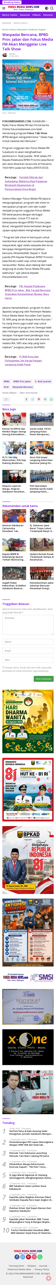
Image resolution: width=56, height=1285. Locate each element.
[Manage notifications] (48, 1278)
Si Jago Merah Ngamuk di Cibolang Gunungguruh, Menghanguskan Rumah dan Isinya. (30, 1176)
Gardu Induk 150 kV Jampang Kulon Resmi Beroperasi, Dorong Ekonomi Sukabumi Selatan (40, 431)
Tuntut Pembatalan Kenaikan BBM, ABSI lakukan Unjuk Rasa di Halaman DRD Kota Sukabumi (31, 1231)
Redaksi (12, 54)
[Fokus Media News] (23, 8)
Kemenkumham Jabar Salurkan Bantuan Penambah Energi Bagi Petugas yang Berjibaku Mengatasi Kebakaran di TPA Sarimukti (42, 585)
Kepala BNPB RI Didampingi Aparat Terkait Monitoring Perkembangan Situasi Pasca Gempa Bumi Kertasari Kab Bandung (13, 557)
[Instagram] (34, 1257)
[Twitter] (22, 1257)
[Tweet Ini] (32, 399)
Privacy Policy (42, 1269)
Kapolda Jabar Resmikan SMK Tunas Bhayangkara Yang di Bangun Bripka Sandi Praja (29, 1220)
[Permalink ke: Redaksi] (4, 54)
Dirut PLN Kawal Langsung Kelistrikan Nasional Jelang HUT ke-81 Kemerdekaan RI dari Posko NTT (41, 460)
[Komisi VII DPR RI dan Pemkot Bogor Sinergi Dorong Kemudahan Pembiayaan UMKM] (14, 419)
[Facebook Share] (26, 399)
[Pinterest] (28, 1257)
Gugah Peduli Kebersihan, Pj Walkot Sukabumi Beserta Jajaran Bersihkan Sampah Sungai (14, 585)
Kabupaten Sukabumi (27, 29)
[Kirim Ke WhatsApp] (51, 399)
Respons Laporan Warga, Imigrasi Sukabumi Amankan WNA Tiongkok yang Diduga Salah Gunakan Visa (13, 489)
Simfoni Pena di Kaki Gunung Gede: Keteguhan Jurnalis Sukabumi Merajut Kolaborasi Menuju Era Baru (30, 1132)
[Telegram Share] (45, 399)
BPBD (6, 381)
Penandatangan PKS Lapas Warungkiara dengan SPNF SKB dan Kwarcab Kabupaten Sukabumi (31, 1143)
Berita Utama (9, 29)
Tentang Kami (16, 1265)
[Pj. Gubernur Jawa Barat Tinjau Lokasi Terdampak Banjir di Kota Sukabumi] (42, 516)
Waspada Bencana (23, 386)
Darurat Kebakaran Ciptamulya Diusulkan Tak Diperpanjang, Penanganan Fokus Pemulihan (12, 528)
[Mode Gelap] (47, 8)
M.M (6, 386)
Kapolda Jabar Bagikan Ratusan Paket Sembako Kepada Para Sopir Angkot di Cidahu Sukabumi (30, 1198)
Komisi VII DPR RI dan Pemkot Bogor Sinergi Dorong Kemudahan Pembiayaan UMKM (14, 431)
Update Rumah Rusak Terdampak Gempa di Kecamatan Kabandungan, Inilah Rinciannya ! (42, 557)
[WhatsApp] (39, 1257)
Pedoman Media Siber (19, 1269)
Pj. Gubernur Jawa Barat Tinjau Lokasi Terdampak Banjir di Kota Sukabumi (41, 528)
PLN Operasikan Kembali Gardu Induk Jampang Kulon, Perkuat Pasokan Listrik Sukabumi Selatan (41, 489)
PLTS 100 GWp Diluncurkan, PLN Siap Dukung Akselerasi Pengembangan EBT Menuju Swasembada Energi (14, 460)
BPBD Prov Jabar (22, 381)
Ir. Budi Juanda (43, 381)
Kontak (43, 1265)
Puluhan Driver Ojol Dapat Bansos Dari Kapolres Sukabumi (30, 1209)
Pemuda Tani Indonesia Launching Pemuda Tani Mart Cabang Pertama (29, 1154)
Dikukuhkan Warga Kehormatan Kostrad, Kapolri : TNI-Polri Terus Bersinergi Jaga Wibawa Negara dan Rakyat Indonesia (29, 1165)
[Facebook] (16, 1257)
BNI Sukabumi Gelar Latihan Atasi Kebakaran (27, 1187)
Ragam (42, 29)
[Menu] (4, 8)
